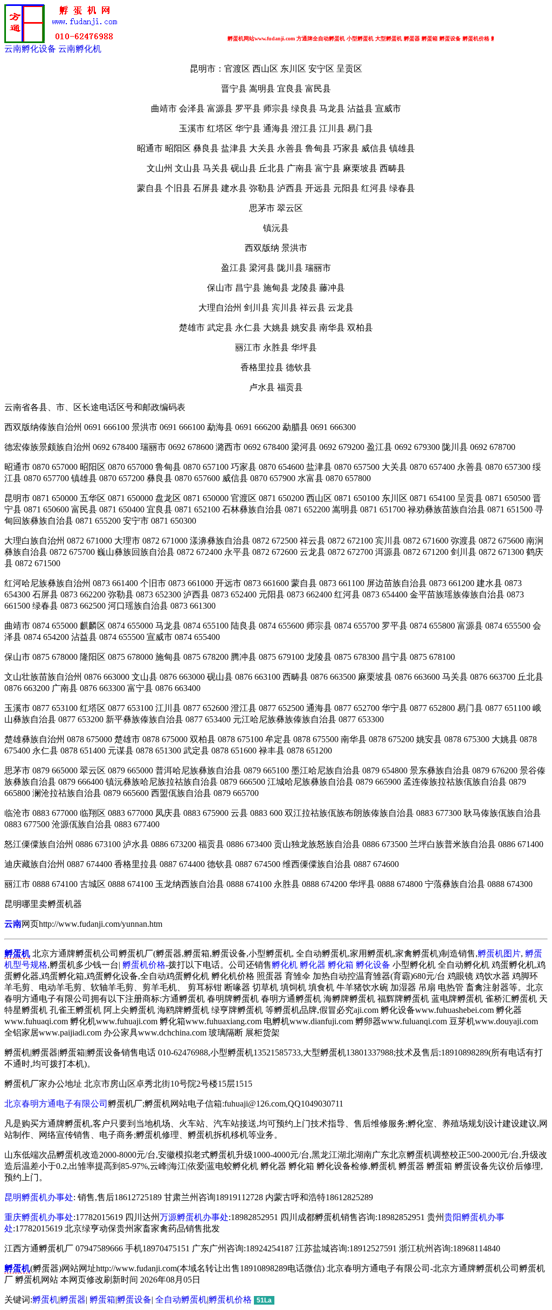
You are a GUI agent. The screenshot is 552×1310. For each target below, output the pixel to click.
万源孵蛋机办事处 (194, 1217)
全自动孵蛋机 (181, 1299)
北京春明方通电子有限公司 (56, 1103)
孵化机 (285, 964)
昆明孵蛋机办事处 (38, 1197)
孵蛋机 (45, 1299)
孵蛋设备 (134, 1299)
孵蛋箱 (102, 1299)
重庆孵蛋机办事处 (38, 1217)
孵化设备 (373, 964)
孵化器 (313, 964)
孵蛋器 (73, 1299)
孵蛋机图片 (499, 953)
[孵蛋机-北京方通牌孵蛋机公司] (63, 40)
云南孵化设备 (30, 48)
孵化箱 (341, 964)
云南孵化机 (79, 48)
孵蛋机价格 (143, 964)
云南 (13, 923)
